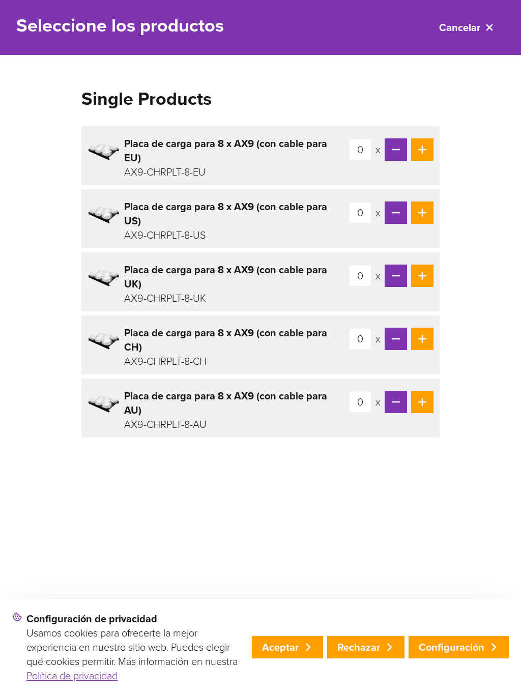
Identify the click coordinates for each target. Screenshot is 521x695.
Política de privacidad (72, 675)
